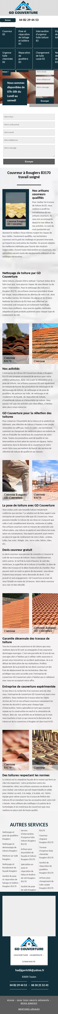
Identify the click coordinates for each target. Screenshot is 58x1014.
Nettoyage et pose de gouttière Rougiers (10, 835)
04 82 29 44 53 (29, 20)
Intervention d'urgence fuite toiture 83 (42, 36)
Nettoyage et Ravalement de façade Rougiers (9, 867)
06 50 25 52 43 (39, 985)
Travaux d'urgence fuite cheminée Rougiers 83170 (46, 852)
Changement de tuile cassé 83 (42, 56)
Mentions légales (29, 1009)
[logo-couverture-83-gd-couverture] (23, 8)
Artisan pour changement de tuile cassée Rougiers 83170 (46, 883)
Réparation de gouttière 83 (24, 58)
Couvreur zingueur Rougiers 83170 (46, 839)
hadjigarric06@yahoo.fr (29, 970)
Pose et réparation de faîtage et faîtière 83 (24, 37)
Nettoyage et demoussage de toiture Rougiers (9, 847)
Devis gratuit (29, 1003)
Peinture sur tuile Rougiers (10, 858)
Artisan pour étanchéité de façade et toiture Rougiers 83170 (28, 854)
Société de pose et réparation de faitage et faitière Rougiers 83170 (10, 881)
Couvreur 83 (7, 33)
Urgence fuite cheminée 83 (7, 58)
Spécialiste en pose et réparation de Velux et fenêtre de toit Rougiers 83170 (28, 873)
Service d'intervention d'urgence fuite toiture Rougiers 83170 (28, 837)
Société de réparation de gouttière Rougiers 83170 (46, 868)
